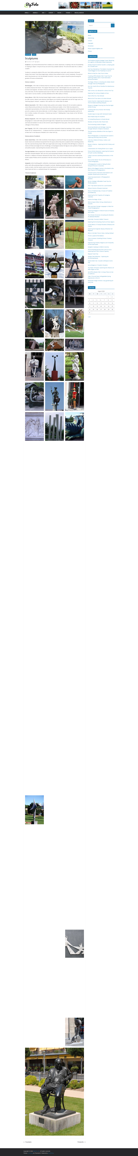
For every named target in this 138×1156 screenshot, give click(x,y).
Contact (90, 40)
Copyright (90, 43)
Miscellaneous (79, 12)
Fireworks (81, 1142)
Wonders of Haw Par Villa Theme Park (98, 122)
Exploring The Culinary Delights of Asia (98, 93)
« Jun (89, 317)
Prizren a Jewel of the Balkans (96, 235)
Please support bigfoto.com (95, 48)
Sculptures (28, 54)
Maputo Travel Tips (93, 254)
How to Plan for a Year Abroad (96, 96)
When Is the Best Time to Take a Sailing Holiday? (101, 233)
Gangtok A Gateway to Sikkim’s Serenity (98, 247)
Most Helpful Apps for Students (96, 116)
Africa (27, 12)
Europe (51, 12)
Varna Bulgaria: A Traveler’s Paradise (98, 265)
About (89, 35)
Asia (43, 12)
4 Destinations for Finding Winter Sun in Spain (100, 148)
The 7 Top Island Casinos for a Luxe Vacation (100, 185)
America (35, 12)
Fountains (28, 1142)
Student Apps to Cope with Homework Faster (100, 114)
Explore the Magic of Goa (94, 199)
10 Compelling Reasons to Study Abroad (98, 119)
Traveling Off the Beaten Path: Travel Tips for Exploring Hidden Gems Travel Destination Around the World (100, 77)
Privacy (90, 51)
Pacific (59, 12)
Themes (68, 12)
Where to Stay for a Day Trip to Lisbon (98, 73)
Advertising (91, 38)
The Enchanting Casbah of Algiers (97, 124)
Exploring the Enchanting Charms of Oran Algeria (101, 222)
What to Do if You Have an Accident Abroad (99, 98)
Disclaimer (91, 46)
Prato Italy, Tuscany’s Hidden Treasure (98, 219)
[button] (29, 13)
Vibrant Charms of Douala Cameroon (98, 188)
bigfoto (38, 61)
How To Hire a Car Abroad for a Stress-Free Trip (101, 90)
